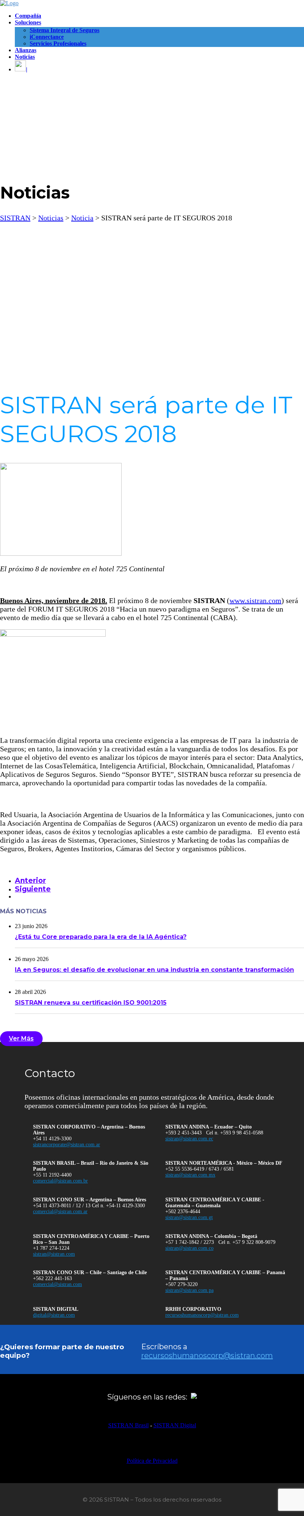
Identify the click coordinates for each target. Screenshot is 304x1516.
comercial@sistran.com (57, 1284)
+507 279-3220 (181, 1284)
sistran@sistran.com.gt (189, 1217)
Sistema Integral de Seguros (64, 30)
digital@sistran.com (54, 1315)
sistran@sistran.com (54, 1254)
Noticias (25, 57)
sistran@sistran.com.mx (190, 1175)
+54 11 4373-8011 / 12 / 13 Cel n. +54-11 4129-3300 (89, 1205)
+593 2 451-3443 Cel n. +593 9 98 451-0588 (214, 1133)
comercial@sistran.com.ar (60, 1211)
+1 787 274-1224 (51, 1248)
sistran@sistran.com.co (189, 1248)
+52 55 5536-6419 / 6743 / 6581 (199, 1169)
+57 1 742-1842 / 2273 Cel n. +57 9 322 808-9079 (220, 1242)
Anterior (30, 880)
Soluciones (28, 22)
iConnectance (47, 37)
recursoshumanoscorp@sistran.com (202, 1315)
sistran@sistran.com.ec (189, 1138)
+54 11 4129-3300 (52, 1138)
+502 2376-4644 (182, 1211)
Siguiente (33, 889)
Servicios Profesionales (58, 43)
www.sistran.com (255, 600)
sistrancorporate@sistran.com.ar (66, 1144)
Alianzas (25, 50)
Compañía (28, 16)
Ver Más (21, 1038)
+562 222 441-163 (52, 1278)
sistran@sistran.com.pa (189, 1290)
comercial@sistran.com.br (60, 1181)
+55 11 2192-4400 (52, 1175)
